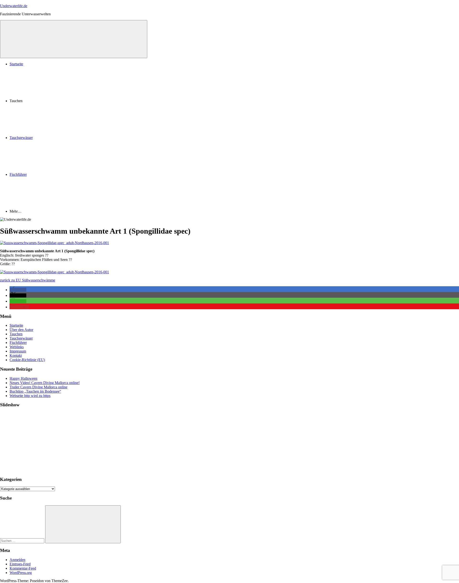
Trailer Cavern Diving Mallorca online (38, 387)
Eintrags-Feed (20, 564)
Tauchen (16, 334)
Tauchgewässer (21, 138)
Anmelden (17, 560)
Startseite (16, 64)
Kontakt (16, 355)
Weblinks (17, 347)
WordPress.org (21, 573)
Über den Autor (21, 330)
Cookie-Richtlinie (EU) (27, 360)
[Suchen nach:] (22, 541)
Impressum (18, 351)
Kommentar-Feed (23, 568)
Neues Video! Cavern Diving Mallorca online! (45, 383)
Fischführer (18, 174)
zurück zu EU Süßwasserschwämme (27, 280)
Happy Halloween (23, 378)
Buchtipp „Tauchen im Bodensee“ (35, 391)
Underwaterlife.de (13, 6)
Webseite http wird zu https (30, 396)
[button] (18, 290)
